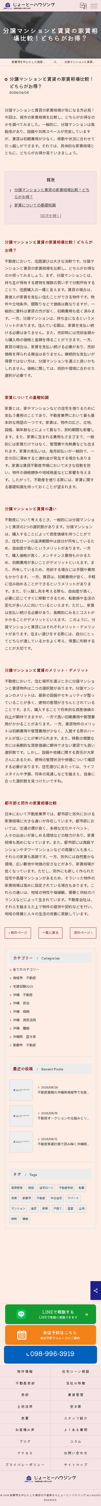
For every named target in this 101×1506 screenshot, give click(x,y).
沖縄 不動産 (23, 995)
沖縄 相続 (21, 1011)
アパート (73, 1198)
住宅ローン (46, 1188)
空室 (70, 1208)
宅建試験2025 (23, 986)
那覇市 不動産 (24, 1045)
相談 (31, 1188)
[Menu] (93, 5)
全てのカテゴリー (26, 969)
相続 (14, 1219)
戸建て (58, 1208)
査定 (34, 1208)
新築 (45, 1208)
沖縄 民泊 (21, 1003)
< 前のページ (17, 932)
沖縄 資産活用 (24, 1020)
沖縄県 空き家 (24, 1037)
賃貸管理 (17, 1188)
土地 (82, 1208)
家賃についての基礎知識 (35, 205)
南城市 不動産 (24, 978)
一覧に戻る (50, 932)
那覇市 (27, 1198)
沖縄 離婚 (21, 1028)
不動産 (41, 1198)
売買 (14, 1198)
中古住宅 (56, 1198)
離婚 (25, 1219)
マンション (18, 1208)
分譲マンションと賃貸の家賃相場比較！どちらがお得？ (51, 193)
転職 (81, 1188)
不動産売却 (66, 1188)
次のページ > (83, 932)
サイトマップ (76, 1464)
